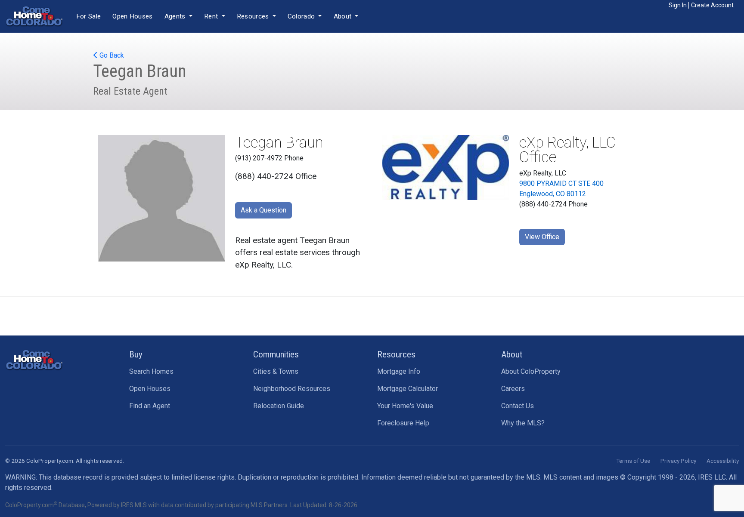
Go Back (111, 55)
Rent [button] (212, 16)
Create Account (712, 5)
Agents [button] (175, 16)
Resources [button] (254, 16)
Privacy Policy (678, 460)
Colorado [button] (302, 16)
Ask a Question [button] (263, 210)
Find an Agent (149, 406)
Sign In (678, 5)
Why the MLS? (523, 423)
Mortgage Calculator (407, 389)
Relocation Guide (278, 406)
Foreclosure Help (403, 423)
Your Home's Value (405, 406)
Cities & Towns (275, 371)
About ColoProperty (531, 371)
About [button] (343, 16)
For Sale (88, 16)
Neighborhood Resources (291, 389)
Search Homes (151, 371)
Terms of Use (633, 460)
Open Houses (132, 16)
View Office (542, 237)
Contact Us (517, 406)
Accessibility (723, 460)
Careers (513, 389)
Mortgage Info (398, 371)
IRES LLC (712, 477)
